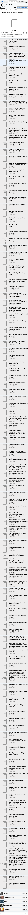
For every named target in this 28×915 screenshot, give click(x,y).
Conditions (5, 913)
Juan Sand (7, 909)
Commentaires (18, 34)
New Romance (11, 9)
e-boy (6, 893)
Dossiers (6, 9)
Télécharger (10, 36)
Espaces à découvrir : (24, 890)
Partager (3, 36)
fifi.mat (2, 9)
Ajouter (25, 893)
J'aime (11, 34)
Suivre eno (9, 913)
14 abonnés (24, 5)
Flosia (6, 901)
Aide (13, 913)
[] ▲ (26, 913)
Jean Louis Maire (9, 897)
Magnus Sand (8, 905)
